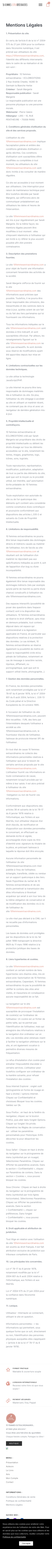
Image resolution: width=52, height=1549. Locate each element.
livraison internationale (25, 1382)
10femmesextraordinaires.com (21, 141)
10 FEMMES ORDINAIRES (15, 5)
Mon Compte (12, 1478)
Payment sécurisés (22, 1399)
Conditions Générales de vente (20, 1497)
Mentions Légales (14, 1504)
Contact (9, 1482)
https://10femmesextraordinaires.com (25, 55)
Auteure (10, 1466)
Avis (8, 1474)
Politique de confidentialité (18, 1501)
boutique (14, 1443)
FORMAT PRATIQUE (21, 1368)
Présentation (12, 1462)
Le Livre (9, 1470)
